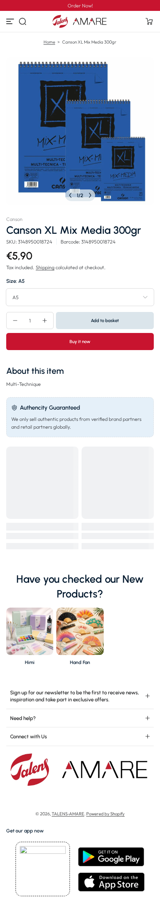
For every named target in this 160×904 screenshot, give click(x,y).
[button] (22, 21)
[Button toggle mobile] (11, 21)
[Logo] (80, 21)
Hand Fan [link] (80, 662)
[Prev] (70, 195)
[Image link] (29, 638)
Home (49, 42)
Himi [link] (30, 662)
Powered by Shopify (105, 813)
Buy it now (80, 341)
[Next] (90, 195)
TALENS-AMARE (68, 813)
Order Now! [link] (80, 5)
